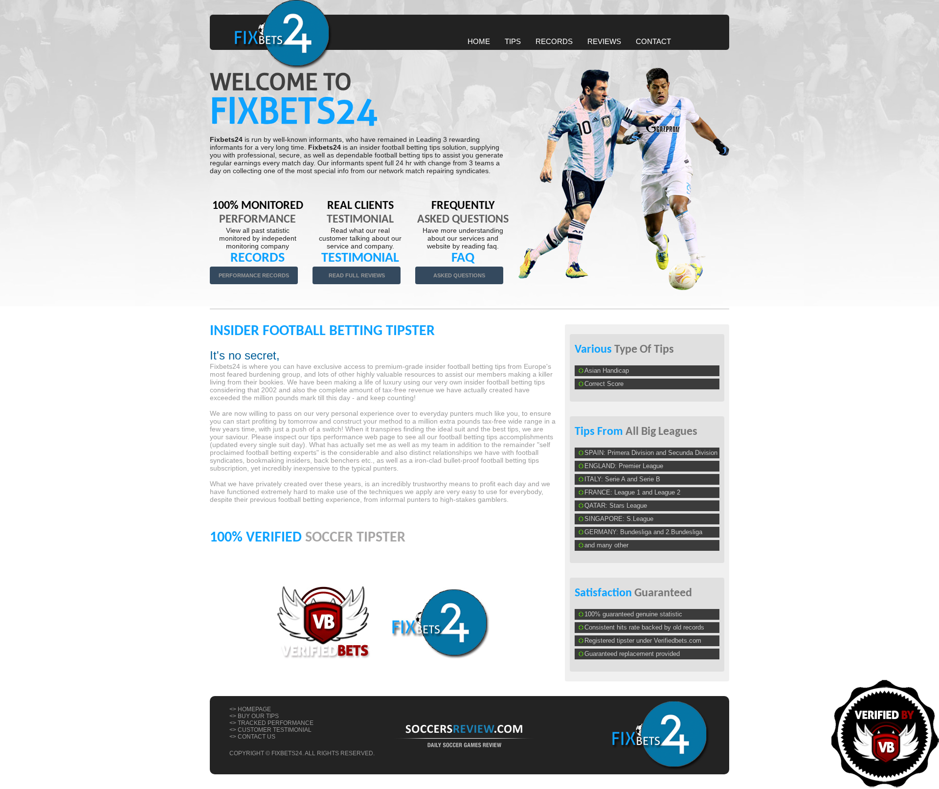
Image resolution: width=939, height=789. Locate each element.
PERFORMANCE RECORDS (254, 275)
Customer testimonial (275, 729)
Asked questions (459, 275)
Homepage (254, 709)
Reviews (604, 41)
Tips (513, 41)
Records (554, 41)
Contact (653, 41)
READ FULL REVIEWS (357, 275)
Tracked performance (275, 723)
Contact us (256, 736)
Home (479, 41)
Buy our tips (258, 716)
